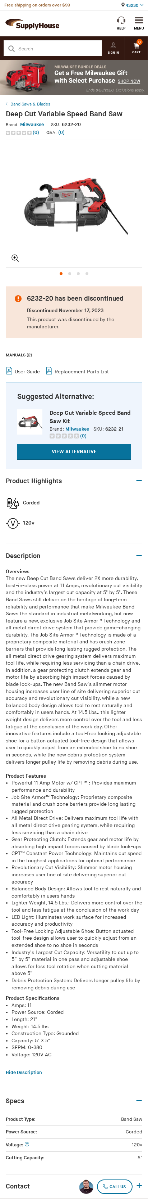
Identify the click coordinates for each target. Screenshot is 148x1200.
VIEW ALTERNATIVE (74, 452)
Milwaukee (32, 124)
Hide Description (24, 1072)
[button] (23, 132)
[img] (19, 133)
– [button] (139, 481)
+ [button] (139, 1186)
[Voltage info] (27, 1145)
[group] (68, 436)
